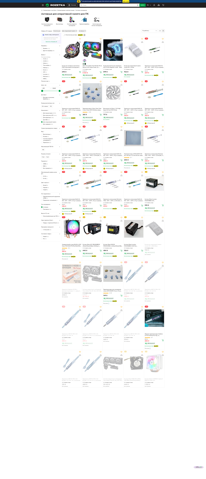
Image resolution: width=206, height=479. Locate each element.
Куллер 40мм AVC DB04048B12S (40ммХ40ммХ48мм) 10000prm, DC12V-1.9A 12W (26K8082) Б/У (91, 245)
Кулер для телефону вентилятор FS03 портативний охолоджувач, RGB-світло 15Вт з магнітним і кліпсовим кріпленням (70, 66)
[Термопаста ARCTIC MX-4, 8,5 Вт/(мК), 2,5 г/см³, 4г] (71, 318)
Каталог (73, 5)
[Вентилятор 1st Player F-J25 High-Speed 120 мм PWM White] (113, 92)
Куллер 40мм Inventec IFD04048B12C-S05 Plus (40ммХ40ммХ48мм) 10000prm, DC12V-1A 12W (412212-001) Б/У (132, 245)
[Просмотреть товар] (83, 64)
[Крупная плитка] (160, 30)
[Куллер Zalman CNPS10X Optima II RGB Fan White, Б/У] (154, 363)
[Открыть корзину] (163, 5)
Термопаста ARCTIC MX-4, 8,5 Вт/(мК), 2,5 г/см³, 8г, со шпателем (133, 290)
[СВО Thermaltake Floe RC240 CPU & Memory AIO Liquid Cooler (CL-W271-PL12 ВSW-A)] (92, 50)
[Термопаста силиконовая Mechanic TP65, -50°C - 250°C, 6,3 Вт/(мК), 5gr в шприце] (92, 138)
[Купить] (80, 72)
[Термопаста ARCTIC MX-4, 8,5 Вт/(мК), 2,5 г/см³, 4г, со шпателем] (92, 318)
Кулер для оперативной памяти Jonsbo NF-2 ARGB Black (153, 245)
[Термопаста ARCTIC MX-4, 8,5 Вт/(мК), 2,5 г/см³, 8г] (154, 273)
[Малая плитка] (163, 30)
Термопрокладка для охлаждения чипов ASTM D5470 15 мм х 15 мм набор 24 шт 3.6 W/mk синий (112, 290)
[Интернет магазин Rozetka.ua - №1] (55, 5)
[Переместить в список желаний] (80, 39)
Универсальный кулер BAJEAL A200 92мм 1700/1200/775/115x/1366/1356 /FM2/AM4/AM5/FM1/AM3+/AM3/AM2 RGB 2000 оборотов (71, 245)
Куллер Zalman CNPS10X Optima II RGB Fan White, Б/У (154, 379)
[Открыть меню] (42, 5)
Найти (142, 5)
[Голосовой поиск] (137, 5)
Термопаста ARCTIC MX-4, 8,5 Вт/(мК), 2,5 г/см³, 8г (152, 290)
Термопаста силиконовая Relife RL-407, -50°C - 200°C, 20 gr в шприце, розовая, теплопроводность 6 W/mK (71, 109)
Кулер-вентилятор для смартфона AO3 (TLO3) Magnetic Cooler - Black (112, 66)
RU (148, 5)
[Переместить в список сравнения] (80, 42)
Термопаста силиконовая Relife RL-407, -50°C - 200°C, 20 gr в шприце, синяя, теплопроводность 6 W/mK (71, 154)
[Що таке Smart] (84, 35)
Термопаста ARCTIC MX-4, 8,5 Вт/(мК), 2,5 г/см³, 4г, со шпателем (92, 334)
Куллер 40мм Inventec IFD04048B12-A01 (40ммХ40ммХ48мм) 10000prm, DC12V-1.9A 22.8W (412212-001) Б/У (154, 200)
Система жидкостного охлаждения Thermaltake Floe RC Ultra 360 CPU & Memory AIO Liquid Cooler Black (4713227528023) (112, 379)
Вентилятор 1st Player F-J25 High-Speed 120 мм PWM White (112, 109)
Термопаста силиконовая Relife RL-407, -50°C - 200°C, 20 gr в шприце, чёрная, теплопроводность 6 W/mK (154, 66)
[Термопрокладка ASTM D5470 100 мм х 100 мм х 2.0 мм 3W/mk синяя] (133, 138)
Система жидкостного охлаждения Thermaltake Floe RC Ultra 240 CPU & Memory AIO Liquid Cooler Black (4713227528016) (92, 290)
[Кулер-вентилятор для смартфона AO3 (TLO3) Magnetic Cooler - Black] (113, 50)
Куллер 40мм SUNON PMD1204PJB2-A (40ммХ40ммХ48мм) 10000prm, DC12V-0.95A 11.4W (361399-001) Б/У (113, 245)
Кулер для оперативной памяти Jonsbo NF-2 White (132, 66)
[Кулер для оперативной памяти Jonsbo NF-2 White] (133, 50)
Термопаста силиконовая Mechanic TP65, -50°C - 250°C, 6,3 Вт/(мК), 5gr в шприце (92, 154)
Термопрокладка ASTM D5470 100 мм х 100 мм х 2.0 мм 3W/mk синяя (133, 154)
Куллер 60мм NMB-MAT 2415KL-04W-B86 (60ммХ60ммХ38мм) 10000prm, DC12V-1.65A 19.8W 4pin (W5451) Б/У (133, 379)
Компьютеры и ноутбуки (50, 10)
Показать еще (44, 81)
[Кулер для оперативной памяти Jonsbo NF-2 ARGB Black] (154, 228)
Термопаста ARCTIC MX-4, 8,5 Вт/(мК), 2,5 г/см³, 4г (69, 334)
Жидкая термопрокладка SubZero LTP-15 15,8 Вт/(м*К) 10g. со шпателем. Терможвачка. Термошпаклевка (154, 334)
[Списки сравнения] (158, 5)
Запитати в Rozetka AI (51, 41)
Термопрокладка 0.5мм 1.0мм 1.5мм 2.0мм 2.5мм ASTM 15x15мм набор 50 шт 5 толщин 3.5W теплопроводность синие (92, 109)
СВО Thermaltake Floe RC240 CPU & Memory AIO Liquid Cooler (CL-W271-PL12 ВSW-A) (92, 66)
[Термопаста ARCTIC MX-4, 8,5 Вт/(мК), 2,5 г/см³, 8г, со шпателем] (133, 273)
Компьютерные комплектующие (65, 10)
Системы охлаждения (81, 10)
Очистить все (56, 31)
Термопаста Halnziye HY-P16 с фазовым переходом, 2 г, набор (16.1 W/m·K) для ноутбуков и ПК (71, 290)
